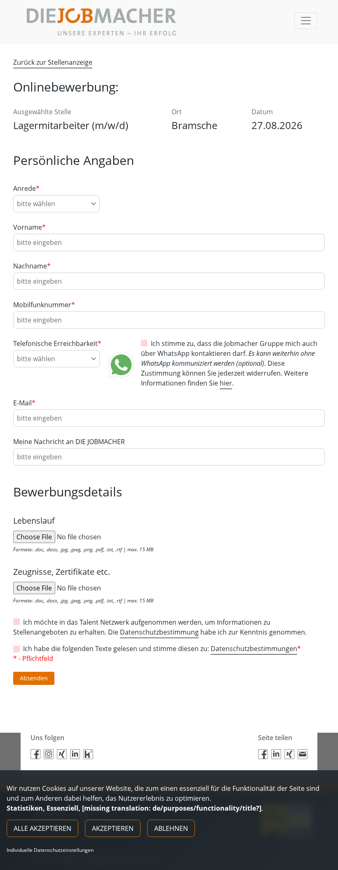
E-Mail (24, 402)
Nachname (32, 265)
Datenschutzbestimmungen (254, 648)
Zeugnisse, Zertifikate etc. (61, 571)
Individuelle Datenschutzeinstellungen (50, 850)
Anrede (26, 188)
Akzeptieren (113, 828)
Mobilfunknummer (44, 304)
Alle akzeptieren (42, 828)
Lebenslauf (34, 520)
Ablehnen (171, 828)
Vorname (29, 227)
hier (226, 383)
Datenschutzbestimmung (159, 632)
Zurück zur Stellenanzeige (52, 62)
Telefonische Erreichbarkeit (57, 343)
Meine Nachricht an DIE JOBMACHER (69, 441)
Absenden (34, 678)
